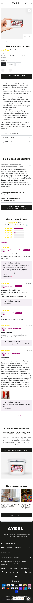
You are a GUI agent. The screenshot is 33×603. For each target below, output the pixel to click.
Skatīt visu (16, 515)
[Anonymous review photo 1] (5, 394)
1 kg (18, 64)
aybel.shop (10, 596)
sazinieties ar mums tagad (16, 450)
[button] (26, 3)
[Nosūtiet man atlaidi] (31, 557)
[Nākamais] (29, 36)
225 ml (11, 64)
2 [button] (15, 415)
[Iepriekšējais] (25, 36)
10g (4, 64)
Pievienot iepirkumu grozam (16, 76)
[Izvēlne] (2, 3)
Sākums (3, 42)
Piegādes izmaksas (15, 55)
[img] (5, 247)
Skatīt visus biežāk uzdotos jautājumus (16, 207)
